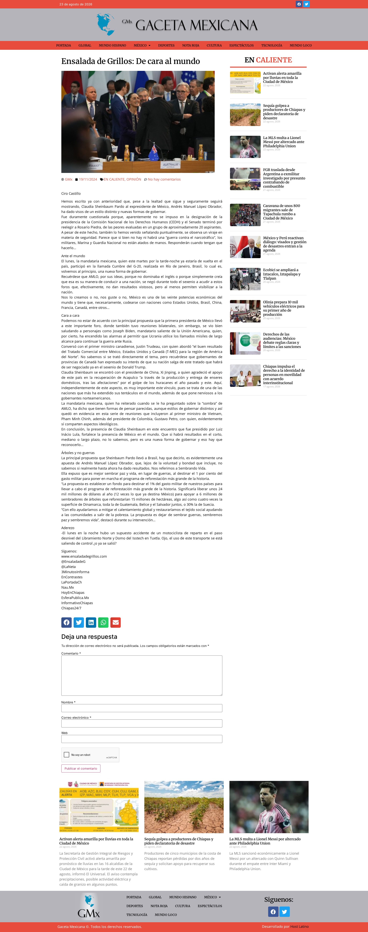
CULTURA (214, 45)
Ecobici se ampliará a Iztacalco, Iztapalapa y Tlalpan (282, 274)
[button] (66, 622)
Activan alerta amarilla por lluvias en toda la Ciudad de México (282, 77)
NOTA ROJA (190, 45)
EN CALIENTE (114, 179)
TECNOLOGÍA (271, 45)
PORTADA (63, 45)
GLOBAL (85, 45)
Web (64, 732)
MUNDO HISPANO (112, 45)
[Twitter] (306, 4)
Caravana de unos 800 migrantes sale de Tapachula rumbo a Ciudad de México (281, 212)
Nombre (68, 702)
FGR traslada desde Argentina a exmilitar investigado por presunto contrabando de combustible (284, 178)
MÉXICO (140, 45)
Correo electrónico (76, 717)
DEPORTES (166, 45)
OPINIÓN (134, 179)
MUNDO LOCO (301, 45)
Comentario (71, 653)
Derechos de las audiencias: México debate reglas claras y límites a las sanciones (282, 340)
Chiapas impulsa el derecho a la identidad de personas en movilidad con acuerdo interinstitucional (284, 374)
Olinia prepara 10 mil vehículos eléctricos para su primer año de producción (284, 308)
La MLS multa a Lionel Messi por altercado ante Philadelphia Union (283, 142)
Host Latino (299, 926)
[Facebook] (299, 4)
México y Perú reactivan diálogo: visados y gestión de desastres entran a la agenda (284, 244)
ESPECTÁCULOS (241, 45)
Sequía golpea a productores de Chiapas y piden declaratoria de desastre (284, 111)
